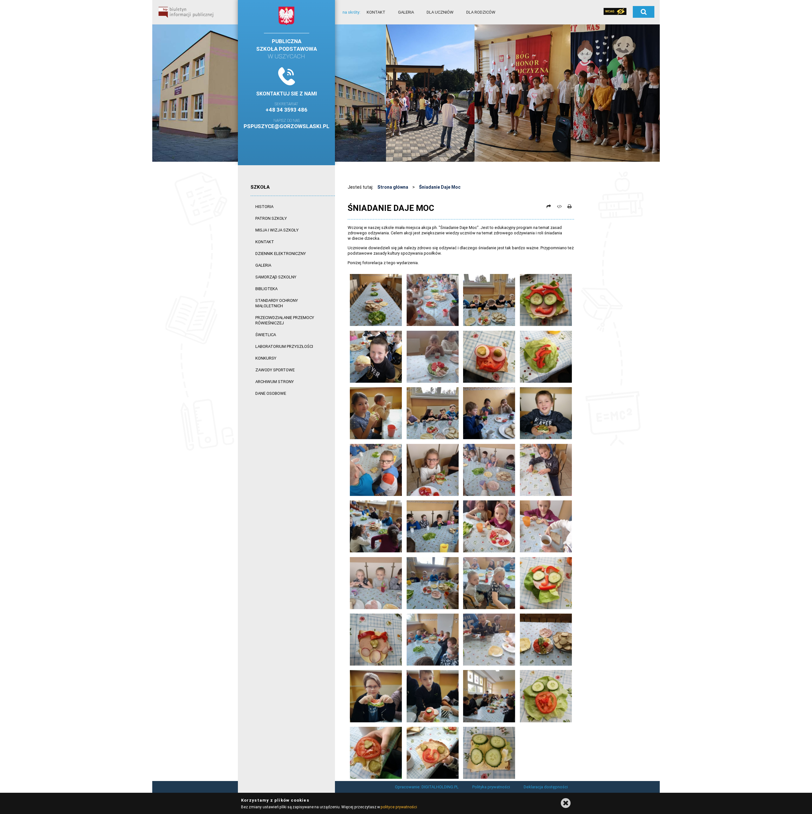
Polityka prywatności (491, 787)
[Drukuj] (569, 206)
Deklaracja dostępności (546, 787)
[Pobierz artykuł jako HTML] (559, 206)
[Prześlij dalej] (549, 206)
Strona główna (392, 187)
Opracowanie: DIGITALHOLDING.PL (427, 787)
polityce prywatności (399, 806)
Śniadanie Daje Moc (440, 187)
